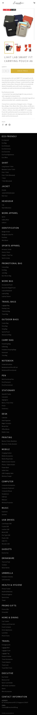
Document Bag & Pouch (9, 288)
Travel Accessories (7, 659)
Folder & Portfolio (7, 364)
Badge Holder (6, 232)
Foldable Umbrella (7, 577)
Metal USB (5, 532)
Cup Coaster (5, 621)
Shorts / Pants (6, 252)
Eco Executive (6, 152)
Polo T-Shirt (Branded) (8, 175)
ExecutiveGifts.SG (10, 713)
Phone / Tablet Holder (8, 465)
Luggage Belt (6, 648)
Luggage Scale (6, 651)
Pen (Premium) (6, 382)
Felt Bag (4, 270)
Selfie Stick (5, 470)
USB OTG (4, 541)
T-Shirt (4, 178)
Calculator (5, 397)
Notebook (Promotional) (9, 370)
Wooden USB (6, 544)
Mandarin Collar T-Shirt (8, 169)
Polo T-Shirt (5, 172)
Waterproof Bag (6, 335)
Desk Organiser (6, 420)
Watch (3, 688)
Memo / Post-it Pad (7, 403)
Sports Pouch (6, 332)
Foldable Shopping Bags (9, 350)
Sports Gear (5, 597)
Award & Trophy (6, 394)
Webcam (4, 500)
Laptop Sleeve (6, 296)
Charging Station (7, 453)
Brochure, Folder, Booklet (9, 444)
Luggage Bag (5, 305)
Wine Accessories (7, 691)
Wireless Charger (7, 476)
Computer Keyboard (8, 488)
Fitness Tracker (6, 589)
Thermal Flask (6, 562)
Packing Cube (6, 308)
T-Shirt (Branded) (7, 181)
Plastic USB (5, 538)
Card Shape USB (6, 524)
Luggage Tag (5, 653)
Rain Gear (4, 196)
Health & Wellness (7, 592)
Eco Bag (4, 143)
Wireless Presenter (7, 503)
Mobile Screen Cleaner (8, 462)
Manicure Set (5, 680)
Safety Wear (5, 220)
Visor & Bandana (6, 208)
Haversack (5, 352)
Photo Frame (6, 636)
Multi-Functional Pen (8, 379)
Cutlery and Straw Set (8, 624)
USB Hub (4, 497)
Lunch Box (5, 633)
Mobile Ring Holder (7, 459)
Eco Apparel (5, 140)
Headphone (5, 494)
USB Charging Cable (7, 473)
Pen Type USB (6, 535)
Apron (3, 217)
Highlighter (5, 400)
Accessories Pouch (7, 285)
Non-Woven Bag (6, 276)
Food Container (6, 627)
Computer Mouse (7, 491)
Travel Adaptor (6, 662)
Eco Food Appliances (8, 155)
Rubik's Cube (5, 432)
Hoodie (4, 190)
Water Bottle (6, 568)
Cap (3, 205)
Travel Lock (5, 665)
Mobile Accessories (7, 456)
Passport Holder (6, 656)
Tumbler (4, 565)
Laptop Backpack (7, 291)
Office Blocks (5, 429)
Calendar (4, 418)
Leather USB (5, 529)
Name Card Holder (7, 683)
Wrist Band (5, 240)
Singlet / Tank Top (7, 255)
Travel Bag (5, 314)
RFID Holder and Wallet (8, 686)
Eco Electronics (6, 149)
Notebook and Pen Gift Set (10, 367)
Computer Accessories (8, 485)
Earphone (5, 512)
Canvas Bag (5, 267)
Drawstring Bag (6, 344)
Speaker (4, 514)
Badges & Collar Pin (7, 234)
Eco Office (5, 157)
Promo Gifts (5, 609)
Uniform (4, 223)
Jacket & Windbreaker (8, 193)
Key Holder (5, 677)
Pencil (3, 406)
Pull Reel (4, 237)
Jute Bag (4, 273)
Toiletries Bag (6, 311)
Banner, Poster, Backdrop (9, 441)
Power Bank (5, 467)
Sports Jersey (6, 258)
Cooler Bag (5, 323)
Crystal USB (5, 526)
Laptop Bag (5, 293)
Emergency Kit (6, 645)
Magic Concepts (6, 423)
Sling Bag (4, 329)
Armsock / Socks (6, 249)
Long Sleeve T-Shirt (7, 166)
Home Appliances (7, 630)
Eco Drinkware (6, 146)
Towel (3, 600)
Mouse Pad (5, 426)
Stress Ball (5, 612)
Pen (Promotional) (7, 385)
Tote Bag (4, 355)
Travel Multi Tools (7, 668)
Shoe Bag (4, 326)
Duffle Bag (5, 347)
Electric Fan (5, 553)
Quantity (4, 66)
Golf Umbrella (6, 580)
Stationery (5, 409)
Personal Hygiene (7, 594)
